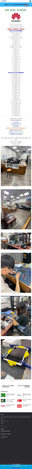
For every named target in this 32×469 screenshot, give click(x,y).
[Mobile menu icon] (30, 1)
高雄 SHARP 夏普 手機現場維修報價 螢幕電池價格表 (10, 405)
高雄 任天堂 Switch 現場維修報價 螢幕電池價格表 (26, 400)
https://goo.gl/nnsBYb (16, 126)
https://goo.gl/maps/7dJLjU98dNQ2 (16, 123)
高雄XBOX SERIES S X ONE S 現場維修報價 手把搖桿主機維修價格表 (10, 394)
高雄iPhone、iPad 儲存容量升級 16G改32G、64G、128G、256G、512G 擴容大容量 (10, 400)
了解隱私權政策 (18, 467)
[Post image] (3, 395)
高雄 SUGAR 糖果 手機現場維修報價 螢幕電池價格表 (26, 405)
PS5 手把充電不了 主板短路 (4, 436)
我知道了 (14, 467)
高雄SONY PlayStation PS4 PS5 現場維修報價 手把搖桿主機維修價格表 (26, 394)
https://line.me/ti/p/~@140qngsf (18, 133)
